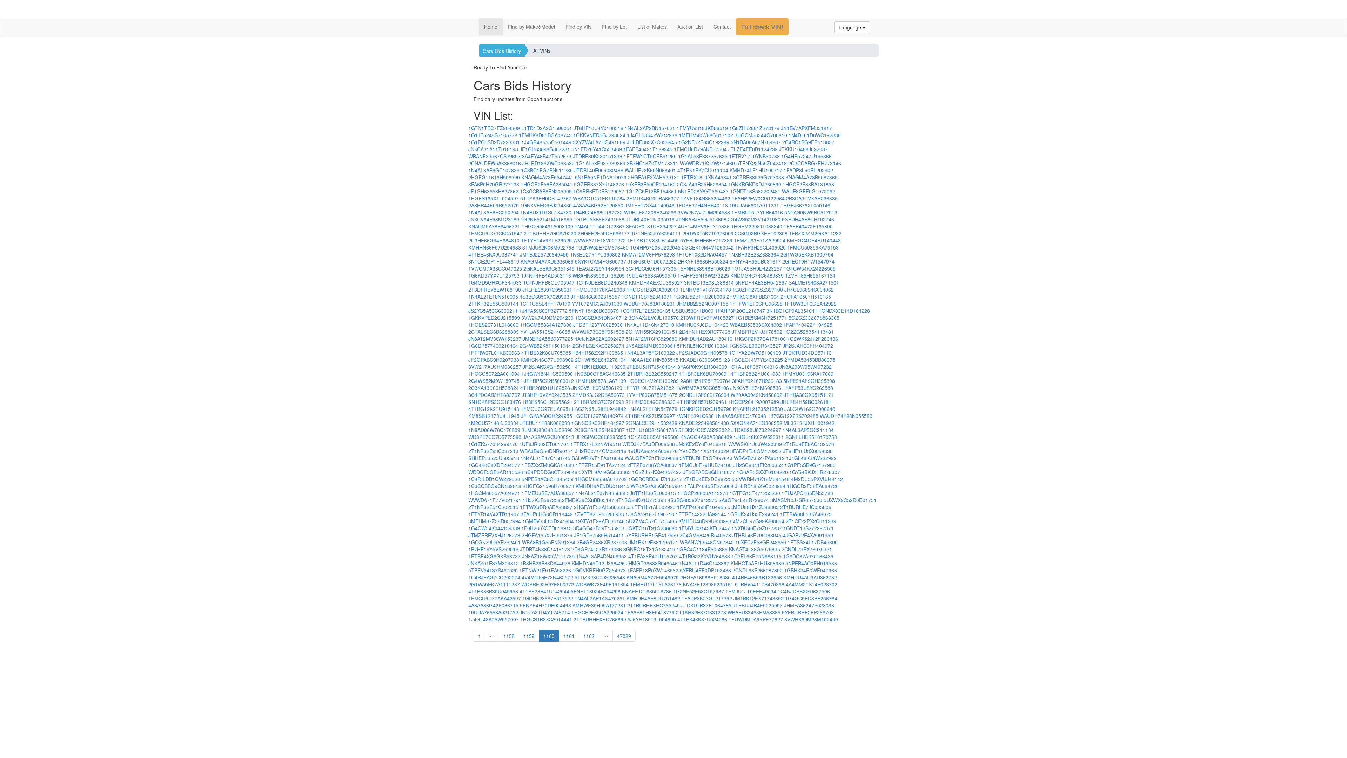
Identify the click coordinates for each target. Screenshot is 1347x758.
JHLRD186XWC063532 (548, 163)
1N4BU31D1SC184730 (545, 212)
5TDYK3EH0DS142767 (545, 198)
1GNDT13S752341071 (647, 296)
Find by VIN (578, 26)
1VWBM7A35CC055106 (702, 387)
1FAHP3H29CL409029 (760, 247)
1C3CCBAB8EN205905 (546, 191)
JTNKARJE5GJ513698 (701, 219)
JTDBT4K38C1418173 (545, 549)
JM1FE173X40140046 (650, 205)
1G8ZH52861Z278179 (754, 128)
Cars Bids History (502, 50)
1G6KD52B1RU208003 (699, 296)
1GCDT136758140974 (599, 415)
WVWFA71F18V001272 (599, 240)
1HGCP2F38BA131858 (808, 184)
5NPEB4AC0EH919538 (811, 563)
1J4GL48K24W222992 (811, 457)
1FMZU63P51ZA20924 (759, 240)
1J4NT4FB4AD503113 (546, 275)
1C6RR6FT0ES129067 (598, 191)
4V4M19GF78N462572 (547, 577)
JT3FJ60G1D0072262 (652, 261)
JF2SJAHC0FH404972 (808, 345)
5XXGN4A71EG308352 (756, 422)
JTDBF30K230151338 (597, 156)
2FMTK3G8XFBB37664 (752, 296)
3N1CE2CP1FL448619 (493, 261)
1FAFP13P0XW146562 (652, 570)
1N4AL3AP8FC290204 (493, 212)
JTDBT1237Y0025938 (598, 324)
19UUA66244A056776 (653, 450)
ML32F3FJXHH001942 (809, 422)
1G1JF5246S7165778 (492, 135)
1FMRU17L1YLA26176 (656, 584)
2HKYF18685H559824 (703, 261)
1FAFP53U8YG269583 (808, 387)
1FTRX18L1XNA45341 (706, 177)
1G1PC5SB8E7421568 (599, 219)
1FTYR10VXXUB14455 (653, 240)
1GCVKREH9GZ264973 (599, 570)
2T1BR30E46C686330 (650, 401)
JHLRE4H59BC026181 (805, 401)
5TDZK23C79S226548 (600, 577)
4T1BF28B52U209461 (702, 401)
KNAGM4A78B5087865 (811, 177)
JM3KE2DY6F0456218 (701, 443)
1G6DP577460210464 (493, 345)
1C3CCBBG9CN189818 (494, 486)
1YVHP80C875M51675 (652, 394)
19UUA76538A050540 (651, 275)
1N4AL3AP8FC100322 (649, 352)
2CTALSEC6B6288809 (493, 331)
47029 (624, 635)
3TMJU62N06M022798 (548, 247)
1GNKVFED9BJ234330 (546, 205)
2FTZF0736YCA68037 (652, 464)
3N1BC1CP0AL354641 (791, 310)
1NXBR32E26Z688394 (754, 254)
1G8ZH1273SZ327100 (757, 289)
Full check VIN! (762, 26)
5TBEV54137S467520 (493, 570)
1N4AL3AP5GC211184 (808, 429)
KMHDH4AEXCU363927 (656, 282)
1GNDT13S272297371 (808, 528)
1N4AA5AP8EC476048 (740, 415)
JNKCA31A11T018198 (493, 149)
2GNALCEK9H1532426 (651, 422)
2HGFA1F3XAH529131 (653, 177)
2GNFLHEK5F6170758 (811, 436)
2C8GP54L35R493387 (599, 429)
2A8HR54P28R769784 (705, 380)
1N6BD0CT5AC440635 (600, 373)
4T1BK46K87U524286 (702, 619)
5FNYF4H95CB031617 (755, 261)
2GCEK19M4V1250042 (708, 247)
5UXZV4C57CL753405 (651, 521)
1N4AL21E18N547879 (652, 408)
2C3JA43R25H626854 (702, 184)
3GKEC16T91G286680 (651, 528)
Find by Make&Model (531, 26)
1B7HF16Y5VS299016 (493, 549)
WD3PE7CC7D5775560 (494, 436)
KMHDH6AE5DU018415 (602, 486)
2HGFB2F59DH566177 (604, 233)
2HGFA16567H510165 (805, 296)
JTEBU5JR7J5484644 (651, 366)
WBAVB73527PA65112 (759, 457)
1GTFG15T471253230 (755, 493)
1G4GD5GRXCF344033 (495, 282)
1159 (529, 635)
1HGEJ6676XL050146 (805, 205)
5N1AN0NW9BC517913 (810, 212)
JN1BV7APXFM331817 (806, 128)
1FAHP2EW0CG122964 (758, 198)
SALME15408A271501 (814, 282)
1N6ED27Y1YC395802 (595, 254)
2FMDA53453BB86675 (809, 359)
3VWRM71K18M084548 (763, 479)
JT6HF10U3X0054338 (808, 450)
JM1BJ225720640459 (544, 254)
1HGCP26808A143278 (702, 493)
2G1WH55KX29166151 (652, 331)
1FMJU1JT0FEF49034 (750, 591)
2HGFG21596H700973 (548, 486)
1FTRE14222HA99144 (701, 514)
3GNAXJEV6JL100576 (654, 317)
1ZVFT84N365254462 (705, 198)
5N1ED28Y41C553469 (596, 149)
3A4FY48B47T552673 (546, 156)
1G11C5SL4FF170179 (545, 303)
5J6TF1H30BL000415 (651, 493)
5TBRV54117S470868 (759, 584)
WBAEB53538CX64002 (756, 324)
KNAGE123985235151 (708, 584)
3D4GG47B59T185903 (598, 528)
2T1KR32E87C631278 (701, 612)
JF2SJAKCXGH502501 (548, 366)
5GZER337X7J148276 (599, 184)
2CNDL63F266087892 (757, 570)
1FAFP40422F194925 (807, 324)
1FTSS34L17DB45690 (813, 542)
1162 (589, 635)
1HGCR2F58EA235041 (546, 184)
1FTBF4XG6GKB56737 (494, 556)
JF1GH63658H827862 (493, 191)
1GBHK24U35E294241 (753, 514)
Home (490, 26)
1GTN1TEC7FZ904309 (494, 128)
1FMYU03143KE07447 (704, 528)
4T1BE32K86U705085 (546, 352)
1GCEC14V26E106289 (653, 380)
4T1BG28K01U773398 (641, 500)
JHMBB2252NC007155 (702, 303)
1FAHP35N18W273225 (703, 275)
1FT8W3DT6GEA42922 (810, 303)
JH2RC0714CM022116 (600, 450)
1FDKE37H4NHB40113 (702, 205)
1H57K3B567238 (542, 500)
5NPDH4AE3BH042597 (761, 282)
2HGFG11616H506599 (494, 177)
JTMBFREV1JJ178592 (757, 331)
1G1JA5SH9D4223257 (757, 268)
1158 (509, 635)
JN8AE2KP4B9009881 (651, 345)
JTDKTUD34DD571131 (809, 352)
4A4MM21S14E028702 (811, 584)
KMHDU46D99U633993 (704, 521)
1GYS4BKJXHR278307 (814, 472)
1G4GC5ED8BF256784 (811, 598)
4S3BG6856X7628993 (544, 296)
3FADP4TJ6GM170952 (756, 450)
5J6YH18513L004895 (652, 619)
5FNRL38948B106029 (705, 268)
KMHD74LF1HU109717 (756, 170)
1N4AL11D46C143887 (704, 563)
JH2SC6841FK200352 (758, 464)
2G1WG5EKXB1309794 (806, 254)
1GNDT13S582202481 (755, 191)
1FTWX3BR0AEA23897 (546, 507)
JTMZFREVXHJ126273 (494, 535)
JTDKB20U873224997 (756, 429)
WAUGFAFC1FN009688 (651, 457)
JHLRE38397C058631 (547, 289)
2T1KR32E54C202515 (493, 507)
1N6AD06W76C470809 (494, 429)
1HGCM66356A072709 (601, 479)
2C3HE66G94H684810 (494, 240)
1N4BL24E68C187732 (598, 212)
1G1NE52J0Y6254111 (656, 233)
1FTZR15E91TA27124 (601, 464)
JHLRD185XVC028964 (760, 486)
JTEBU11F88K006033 (545, 422)
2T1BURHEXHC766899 (600, 619)
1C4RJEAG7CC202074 (494, 577)
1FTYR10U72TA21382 (649, 387)
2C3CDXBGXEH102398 (761, 233)
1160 (549, 635)
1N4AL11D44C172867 (600, 226)
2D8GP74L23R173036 (596, 549)
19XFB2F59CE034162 (650, 184)
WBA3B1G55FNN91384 (548, 542)
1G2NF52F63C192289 (703, 142)
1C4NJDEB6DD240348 (602, 282)
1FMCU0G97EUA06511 (547, 408)
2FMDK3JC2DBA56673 (598, 394)
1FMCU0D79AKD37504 (700, 149)
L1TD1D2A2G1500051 (546, 128)
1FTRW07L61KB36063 (494, 352)
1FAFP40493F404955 (701, 507)
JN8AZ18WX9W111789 (548, 556)
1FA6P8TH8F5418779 (650, 612)
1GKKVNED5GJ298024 (599, 135)
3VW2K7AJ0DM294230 (547, 317)
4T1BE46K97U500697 (650, 415)
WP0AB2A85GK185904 (657, 486)
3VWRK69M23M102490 (811, 619)
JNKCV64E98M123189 (493, 219)
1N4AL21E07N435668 (600, 493)
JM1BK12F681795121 (653, 542)
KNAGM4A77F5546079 (652, 577)
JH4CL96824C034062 (809, 289)
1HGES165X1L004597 (493, 198)
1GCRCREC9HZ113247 (655, 479)
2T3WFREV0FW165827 (707, 317)
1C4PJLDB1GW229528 (494, 479)
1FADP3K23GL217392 (707, 598)
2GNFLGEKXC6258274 (598, 345)
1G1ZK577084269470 (493, 443)
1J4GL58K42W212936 (652, 135)
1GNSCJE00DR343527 (755, 345)
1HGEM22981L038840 (756, 226)
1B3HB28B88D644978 (545, 563)
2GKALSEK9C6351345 (549, 268)
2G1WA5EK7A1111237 (494, 584)
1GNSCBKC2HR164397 (597, 422)
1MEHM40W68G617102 (706, 135)
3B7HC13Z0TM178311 (652, 163)
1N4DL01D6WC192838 (815, 135)
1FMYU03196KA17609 (807, 373)
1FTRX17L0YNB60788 (754, 156)
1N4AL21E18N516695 (493, 296)
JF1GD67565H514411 (599, 535)
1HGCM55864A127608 (546, 324)
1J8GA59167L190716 (649, 514)
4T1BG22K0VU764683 (704, 556)
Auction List (690, 26)
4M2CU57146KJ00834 (493, 422)
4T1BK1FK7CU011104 (702, 170)
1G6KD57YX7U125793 (494, 275)
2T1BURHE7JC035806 (805, 507)
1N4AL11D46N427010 (649, 324)
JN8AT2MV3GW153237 (494, 338)
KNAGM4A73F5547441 (547, 177)
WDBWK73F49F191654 (602, 584)
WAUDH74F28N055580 (846, 415)
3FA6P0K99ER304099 (702, 366)
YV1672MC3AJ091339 (597, 303)
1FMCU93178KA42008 (599, 289)
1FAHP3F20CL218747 (740, 310)
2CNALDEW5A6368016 (494, 163)
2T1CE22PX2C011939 (811, 521)
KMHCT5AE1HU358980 (757, 563)
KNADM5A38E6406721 (494, 226)
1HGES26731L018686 (493, 324)
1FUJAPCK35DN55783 (807, 493)
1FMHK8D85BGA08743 (545, 135)
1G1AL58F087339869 (600, 163)
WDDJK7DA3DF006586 (648, 443)
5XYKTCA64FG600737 (600, 261)
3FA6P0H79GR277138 (493, 184)
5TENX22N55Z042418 (761, 163)
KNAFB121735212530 (758, 408)
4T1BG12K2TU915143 (493, 408)
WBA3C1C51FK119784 (599, 198)
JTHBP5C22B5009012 (549, 380)
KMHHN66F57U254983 (494, 247)
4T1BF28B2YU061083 (756, 373)
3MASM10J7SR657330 (796, 500)
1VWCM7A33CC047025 (495, 268)
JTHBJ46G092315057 (595, 296)
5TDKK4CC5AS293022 (704, 429)
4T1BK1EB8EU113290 (600, 366)
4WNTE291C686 (695, 415)
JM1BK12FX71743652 (758, 598)
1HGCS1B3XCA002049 (652, 289)
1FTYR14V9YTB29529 (546, 240)
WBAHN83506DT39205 (598, 275)
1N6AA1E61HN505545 (653, 359)
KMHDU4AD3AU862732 (810, 577)
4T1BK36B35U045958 (493, 591)
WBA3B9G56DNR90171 (547, 450)
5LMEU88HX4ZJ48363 (753, 507)
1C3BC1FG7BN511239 (547, 170)
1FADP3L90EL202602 (808, 170)
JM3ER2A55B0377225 (548, 338)
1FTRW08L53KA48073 (806, 514)
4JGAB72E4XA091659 (808, 535)
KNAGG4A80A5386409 (706, 436)
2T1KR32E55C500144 (493, 303)
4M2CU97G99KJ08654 (758, 521)
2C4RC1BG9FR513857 (808, 142)
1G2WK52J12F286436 (812, 338)
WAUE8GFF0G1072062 (808, 191)
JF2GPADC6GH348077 (709, 472)
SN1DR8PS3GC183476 (494, 401)
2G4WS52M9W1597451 (495, 380)
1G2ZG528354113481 (809, 331)
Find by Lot (614, 26)
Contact (722, 26)
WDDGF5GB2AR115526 (495, 472)
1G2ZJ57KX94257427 (657, 472)
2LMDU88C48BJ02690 (547, 429)
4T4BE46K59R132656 (757, 577)
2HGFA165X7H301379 (547, 535)
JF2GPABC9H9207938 (493, 359)
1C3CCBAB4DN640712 (601, 317)
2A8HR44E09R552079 (493, 205)
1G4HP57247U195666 (806, 156)
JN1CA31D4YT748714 (545, 612)
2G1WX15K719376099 (707, 233)
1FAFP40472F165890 (808, 226)
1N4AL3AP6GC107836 (494, 170)
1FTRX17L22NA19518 (595, 443)
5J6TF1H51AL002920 (651, 507)
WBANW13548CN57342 (707, 542)
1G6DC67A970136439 (808, 556)
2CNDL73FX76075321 (807, 549)
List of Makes (652, 26)
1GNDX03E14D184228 (844, 310)
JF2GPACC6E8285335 (601, 436)
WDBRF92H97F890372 (547, 584)
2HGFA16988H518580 (705, 577)
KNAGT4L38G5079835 (754, 549)
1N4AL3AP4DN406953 (601, 556)
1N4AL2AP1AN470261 (600, 598)
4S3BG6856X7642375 (692, 500)
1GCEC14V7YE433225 (757, 359)
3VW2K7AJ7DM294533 (704, 212)
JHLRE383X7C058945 (652, 142)
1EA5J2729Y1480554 (600, 268)
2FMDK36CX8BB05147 (588, 500)
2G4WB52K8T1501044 (545, 345)
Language (851, 27)
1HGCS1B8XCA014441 (546, 619)
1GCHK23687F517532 (547, 598)
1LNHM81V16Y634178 (705, 289)
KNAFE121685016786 (647, 591)
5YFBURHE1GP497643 (706, 457)
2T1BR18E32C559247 (652, 373)
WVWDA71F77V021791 (494, 500)
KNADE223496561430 (704, 422)
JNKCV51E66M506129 (596, 387)
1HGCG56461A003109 (547, 226)
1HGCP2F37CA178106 (760, 338)
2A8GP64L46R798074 (744, 500)
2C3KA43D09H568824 (493, 387)
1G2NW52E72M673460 (602, 247)
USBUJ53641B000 (692, 310)
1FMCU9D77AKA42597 (494, 598)
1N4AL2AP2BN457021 (650, 128)
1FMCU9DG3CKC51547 (495, 233)
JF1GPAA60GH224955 (546, 415)
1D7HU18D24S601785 (651, 429)
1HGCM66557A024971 (494, 493)
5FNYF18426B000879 (594, 310)
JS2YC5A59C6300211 (493, 310)
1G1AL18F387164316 (753, 366)
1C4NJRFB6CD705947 (549, 282)
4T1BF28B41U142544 (544, 591)
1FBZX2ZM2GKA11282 (815, 233)
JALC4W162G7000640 (809, 408)
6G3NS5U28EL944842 (600, 408)
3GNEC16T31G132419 (649, 549)
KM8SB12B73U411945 (494, 415)
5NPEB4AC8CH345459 (548, 479)
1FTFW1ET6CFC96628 (756, 303)
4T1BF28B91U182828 (545, 387)
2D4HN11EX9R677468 (704, 331)
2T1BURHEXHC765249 (653, 605)
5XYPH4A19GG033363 (605, 472)
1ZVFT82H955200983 (599, 514)
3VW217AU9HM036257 (494, 366)
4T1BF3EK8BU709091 (704, 373)
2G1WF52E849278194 (600, 359)
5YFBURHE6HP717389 (706, 240)
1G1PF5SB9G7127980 (810, 464)
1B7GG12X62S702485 (793, 415)
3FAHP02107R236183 (757, 380)
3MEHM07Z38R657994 (494, 521)
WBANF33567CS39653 (494, 156)
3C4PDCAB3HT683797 (494, 394)
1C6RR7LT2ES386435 (645, 310)
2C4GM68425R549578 (705, 535)
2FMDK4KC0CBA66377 (652, 198)
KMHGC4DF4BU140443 (814, 240)
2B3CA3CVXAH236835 (812, 198)
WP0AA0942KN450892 (756, 394)
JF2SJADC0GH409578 (702, 352)
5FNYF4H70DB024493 (545, 605)
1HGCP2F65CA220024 (597, 612)
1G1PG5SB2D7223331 (494, 142)
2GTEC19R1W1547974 (808, 261)
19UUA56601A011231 (754, 205)
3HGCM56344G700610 (761, 135)
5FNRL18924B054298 (596, 591)
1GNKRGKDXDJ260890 (754, 184)
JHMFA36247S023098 (809, 605)
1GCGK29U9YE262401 (494, 542)
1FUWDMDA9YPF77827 (756, 619)
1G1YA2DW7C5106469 (755, 352)
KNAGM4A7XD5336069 (547, 261)
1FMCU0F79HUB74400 (705, 464)
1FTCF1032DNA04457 (701, 254)
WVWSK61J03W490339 (755, 443)
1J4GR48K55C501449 (546, 142)
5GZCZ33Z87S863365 (814, 317)
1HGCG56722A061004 (494, 373)
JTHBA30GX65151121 (809, 394)
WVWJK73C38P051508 (598, 331)
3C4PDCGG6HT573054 (652, 268)
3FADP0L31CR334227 (651, 226)
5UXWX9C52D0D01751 (850, 500)
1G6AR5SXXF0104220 (762, 472)
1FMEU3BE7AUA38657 (548, 493)
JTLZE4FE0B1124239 (753, 149)
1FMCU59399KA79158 (813, 247)
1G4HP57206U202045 (655, 247)
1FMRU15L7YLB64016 (757, 212)
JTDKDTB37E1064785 (706, 605)
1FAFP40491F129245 (647, 149)
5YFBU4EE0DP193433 (705, 570)
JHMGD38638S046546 (652, 563)
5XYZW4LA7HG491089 (599, 142)
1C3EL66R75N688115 (756, 556)
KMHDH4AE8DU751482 (653, 598)
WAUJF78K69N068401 (650, 170)
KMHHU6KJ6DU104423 (702, 324)
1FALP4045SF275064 (708, 486)
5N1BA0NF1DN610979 (600, 177)
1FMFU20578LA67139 (600, 380)
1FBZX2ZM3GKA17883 (548, 464)
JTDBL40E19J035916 (650, 219)
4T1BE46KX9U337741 (493, 254)
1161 (569, 635)
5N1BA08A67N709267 (756, 142)
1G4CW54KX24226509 (810, 268)
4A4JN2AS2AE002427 (599, 338)
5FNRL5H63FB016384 (702, 345)
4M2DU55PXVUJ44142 (817, 479)
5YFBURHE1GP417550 (651, 535)
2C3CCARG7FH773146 (814, 163)
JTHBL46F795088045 (757, 535)
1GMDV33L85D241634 (548, 521)
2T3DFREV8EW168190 (494, 289)
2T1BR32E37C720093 (599, 401)
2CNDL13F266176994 (704, 394)
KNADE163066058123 (705, 359)
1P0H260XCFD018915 (546, 528)
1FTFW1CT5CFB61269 (650, 156)
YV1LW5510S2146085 (545, 331)
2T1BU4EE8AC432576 (808, 443)
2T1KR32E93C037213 (493, 450)
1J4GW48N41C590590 (547, 373)
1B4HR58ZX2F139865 (597, 352)
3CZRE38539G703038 (758, 177)
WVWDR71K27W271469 (707, 163)
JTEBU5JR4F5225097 (758, 605)
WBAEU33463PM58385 (754, 612)
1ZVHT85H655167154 (810, 275)
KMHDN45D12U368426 (598, 563)
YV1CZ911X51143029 (704, 450)
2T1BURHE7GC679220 (550, 233)
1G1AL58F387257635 (703, 156)
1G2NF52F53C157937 (698, 591)
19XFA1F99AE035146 (600, 521)
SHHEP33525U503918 (493, 457)
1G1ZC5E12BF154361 (651, 191)
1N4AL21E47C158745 (545, 457)
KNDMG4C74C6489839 (757, 275)
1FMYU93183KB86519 (702, 128)
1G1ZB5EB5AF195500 (653, 436)
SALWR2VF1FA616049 (597, 457)
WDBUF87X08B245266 (650, 212)
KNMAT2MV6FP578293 (648, 254)
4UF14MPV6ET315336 (704, 226)
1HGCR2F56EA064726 (813, 486)
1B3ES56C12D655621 (547, 401)
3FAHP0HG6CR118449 (547, 514)
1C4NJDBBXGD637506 (804, 591)
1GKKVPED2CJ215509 (494, 317)
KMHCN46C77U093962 (547, 359)
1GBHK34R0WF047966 (810, 570)
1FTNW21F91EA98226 (545, 570)
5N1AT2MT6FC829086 (651, 338)
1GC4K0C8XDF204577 (494, 464)
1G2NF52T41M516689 (546, 219)
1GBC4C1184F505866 (702, 549)
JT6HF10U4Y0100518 (598, 128)
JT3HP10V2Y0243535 (546, 394)
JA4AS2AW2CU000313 (548, 436)
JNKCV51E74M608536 (755, 387)
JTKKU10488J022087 (803, 149)
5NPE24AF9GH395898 (809, 380)
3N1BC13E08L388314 (709, 282)
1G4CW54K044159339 (494, 528)
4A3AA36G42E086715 (493, 605)
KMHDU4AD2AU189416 (705, 338)
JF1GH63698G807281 (545, 149)
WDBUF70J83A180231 (649, 303)
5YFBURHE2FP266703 (808, 612)
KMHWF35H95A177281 (599, 605)
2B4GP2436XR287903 (602, 542)
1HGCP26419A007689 (753, 401)
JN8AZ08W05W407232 (805, 366)
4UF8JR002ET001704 (544, 443)
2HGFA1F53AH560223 (599, 507)
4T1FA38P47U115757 (653, 556)
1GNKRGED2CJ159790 (705, 408)
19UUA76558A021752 (493, 612)
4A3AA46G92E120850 (598, 205)
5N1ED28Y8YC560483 (703, 191)
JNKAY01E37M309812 (493, 563)
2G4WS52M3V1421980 (754, 219)
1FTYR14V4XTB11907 (493, 514)
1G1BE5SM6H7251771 (761, 317)
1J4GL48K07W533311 (758, 436)
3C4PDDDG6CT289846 (550, 472)
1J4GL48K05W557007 (493, 619)
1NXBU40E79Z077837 (756, 528)
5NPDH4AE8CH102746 (808, 219)
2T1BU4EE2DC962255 (709, 479)
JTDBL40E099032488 (598, 170)
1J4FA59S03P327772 (543, 310)
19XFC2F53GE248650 (760, 542)
